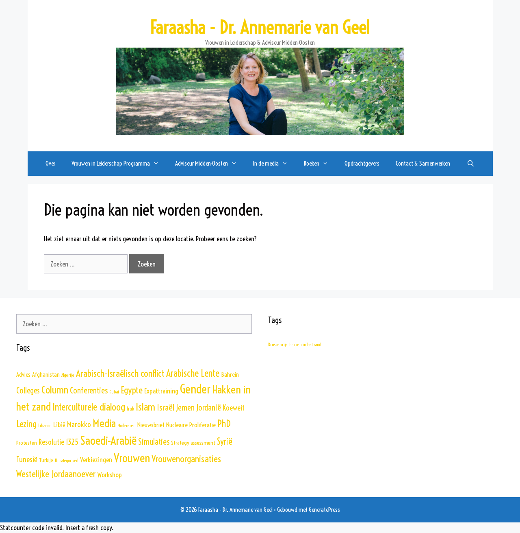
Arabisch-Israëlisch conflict (120, 373)
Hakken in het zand (305, 344)
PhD (224, 423)
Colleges (28, 390)
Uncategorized (66, 460)
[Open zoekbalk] (470, 163)
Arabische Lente (192, 373)
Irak (130, 409)
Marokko (79, 424)
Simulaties (153, 441)
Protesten (26, 442)
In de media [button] (266, 163)
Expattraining (161, 391)
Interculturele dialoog (88, 407)
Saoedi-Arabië (108, 440)
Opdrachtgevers (361, 163)
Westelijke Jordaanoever (56, 474)
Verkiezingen (96, 460)
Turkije (46, 460)
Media (104, 423)
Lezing (26, 424)
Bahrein (230, 374)
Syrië (224, 441)
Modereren (126, 425)
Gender (195, 389)
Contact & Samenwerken (423, 163)
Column (54, 389)
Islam (145, 406)
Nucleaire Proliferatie (191, 425)
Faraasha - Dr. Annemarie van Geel (260, 27)
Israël (165, 407)
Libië (59, 424)
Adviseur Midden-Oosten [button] (201, 163)
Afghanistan (46, 374)
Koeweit (234, 408)
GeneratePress (324, 509)
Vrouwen (132, 457)
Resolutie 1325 (58, 442)
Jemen (185, 407)
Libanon (45, 425)
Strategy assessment (193, 442)
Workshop (110, 474)
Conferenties (89, 390)
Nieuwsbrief (151, 425)
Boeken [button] (311, 163)
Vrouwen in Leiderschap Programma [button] (111, 163)
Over (50, 163)
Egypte (132, 390)
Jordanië (208, 407)
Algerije (67, 375)
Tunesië (26, 459)
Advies (23, 374)
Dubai (114, 392)
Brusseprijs (278, 344)
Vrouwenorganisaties (186, 459)
